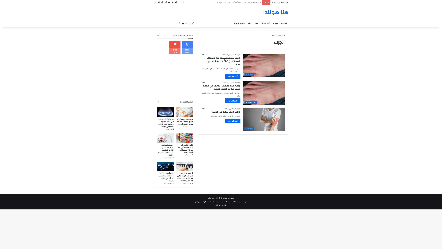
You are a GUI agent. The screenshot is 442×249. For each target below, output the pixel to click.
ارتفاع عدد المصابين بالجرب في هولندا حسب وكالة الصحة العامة (221, 87)
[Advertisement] (175, 77)
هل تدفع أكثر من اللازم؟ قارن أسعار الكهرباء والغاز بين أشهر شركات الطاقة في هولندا (166, 123)
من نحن (197, 202)
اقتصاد (257, 23)
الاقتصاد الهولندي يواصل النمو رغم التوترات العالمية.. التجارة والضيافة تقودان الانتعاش (166, 150)
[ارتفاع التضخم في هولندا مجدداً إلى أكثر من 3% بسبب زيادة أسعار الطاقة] (184, 138)
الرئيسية (284, 23)
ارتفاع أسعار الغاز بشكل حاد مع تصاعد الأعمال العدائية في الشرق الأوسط (166, 177)
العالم (250, 23)
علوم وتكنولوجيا (239, 23)
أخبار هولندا (266, 23)
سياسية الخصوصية (234, 202)
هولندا (276, 23)
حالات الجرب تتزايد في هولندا (226, 112)
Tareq (237, 55)
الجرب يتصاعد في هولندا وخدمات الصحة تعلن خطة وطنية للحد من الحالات (223, 61)
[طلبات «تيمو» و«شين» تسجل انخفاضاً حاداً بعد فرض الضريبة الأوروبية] (184, 112)
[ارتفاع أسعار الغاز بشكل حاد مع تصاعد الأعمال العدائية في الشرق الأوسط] (165, 166)
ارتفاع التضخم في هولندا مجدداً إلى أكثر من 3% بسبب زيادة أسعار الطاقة (185, 149)
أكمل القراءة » (233, 76)
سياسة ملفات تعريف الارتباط (211, 202)
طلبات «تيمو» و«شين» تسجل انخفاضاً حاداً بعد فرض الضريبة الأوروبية (185, 122)
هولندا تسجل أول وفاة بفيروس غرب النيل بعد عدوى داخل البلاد (241, 2)
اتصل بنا (224, 202)
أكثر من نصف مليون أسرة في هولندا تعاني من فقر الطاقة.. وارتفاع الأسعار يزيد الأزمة (185, 177)
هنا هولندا (211, 198)
